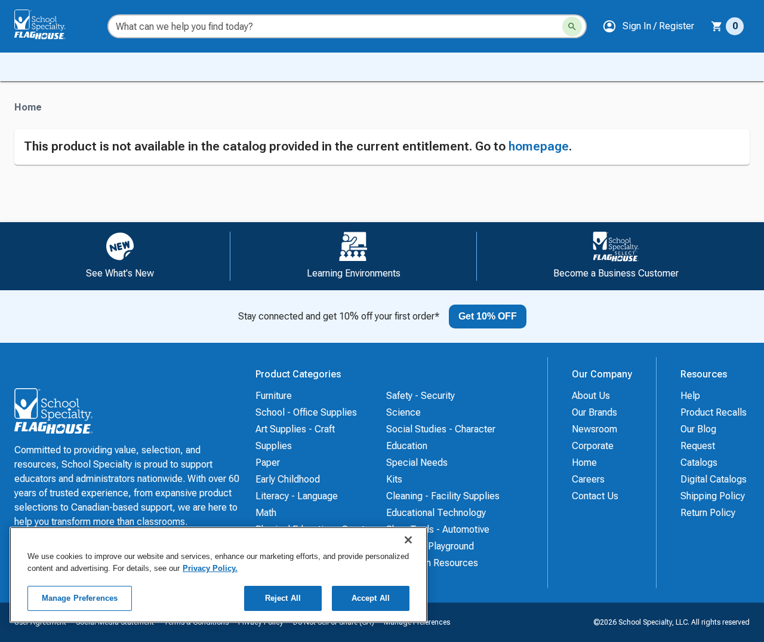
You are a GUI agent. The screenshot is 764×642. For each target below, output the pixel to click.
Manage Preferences (80, 598)
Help (690, 395)
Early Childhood (287, 479)
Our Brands (594, 412)
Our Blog (698, 429)
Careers (588, 479)
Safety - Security (420, 395)
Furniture (273, 395)
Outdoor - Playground (430, 546)
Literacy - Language (296, 496)
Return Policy (707, 512)
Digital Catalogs (713, 479)
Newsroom (594, 429)
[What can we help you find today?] (572, 26)
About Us (591, 395)
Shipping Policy (712, 496)
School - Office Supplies (306, 412)
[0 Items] (717, 26)
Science (403, 412)
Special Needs (417, 462)
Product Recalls (713, 412)
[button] (648, 26)
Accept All (371, 598)
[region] (218, 575)
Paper (267, 462)
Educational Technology (436, 512)
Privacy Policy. (210, 568)
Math (265, 512)
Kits (394, 479)
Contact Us (595, 496)
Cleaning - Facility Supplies (443, 496)
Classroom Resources (432, 563)
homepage (539, 146)
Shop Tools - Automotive (437, 529)
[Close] (408, 540)
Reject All (283, 598)
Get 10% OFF (487, 316)
